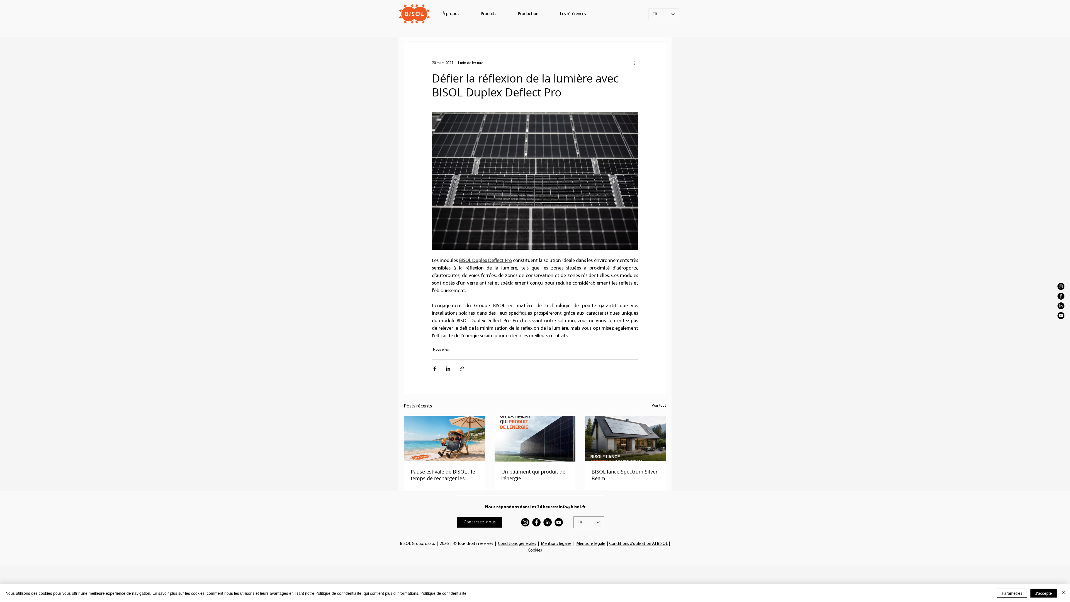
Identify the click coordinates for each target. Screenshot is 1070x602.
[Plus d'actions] (634, 63)
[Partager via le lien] (462, 368)
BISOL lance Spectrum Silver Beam (625, 475)
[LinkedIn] (1060, 305)
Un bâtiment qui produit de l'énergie (533, 475)
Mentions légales (556, 544)
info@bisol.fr (572, 507)
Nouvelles (441, 350)
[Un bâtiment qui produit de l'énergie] (535, 439)
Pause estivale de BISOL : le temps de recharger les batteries (443, 475)
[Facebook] (1060, 296)
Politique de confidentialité (443, 593)
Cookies (535, 550)
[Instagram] (1060, 286)
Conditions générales (517, 544)
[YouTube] (1060, 315)
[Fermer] (1063, 593)
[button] (451, 14)
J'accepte (1043, 593)
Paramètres (1012, 593)
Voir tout (659, 406)
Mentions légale (590, 544)
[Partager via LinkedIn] (448, 368)
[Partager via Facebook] (434, 368)
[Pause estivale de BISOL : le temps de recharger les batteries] (444, 438)
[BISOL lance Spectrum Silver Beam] (625, 438)
